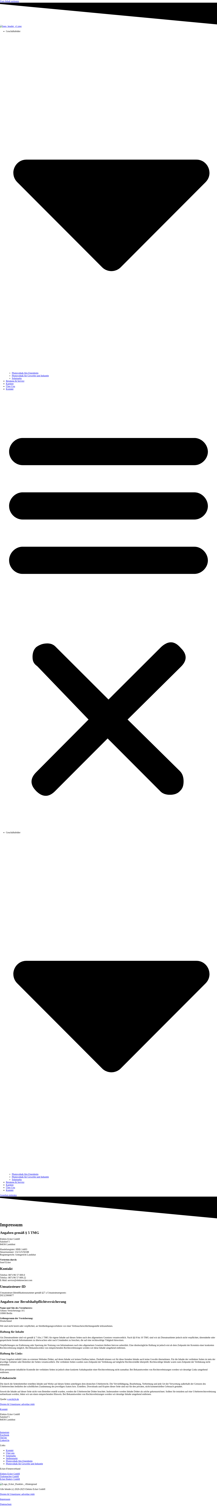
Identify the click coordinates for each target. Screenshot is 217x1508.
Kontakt (9, 389)
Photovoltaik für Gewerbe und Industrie (30, 375)
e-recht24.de (13, 1399)
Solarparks (17, 378)
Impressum (5, 1499)
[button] (108, 611)
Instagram (4, 1432)
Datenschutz (6, 1504)
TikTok (3, 1437)
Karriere (10, 383)
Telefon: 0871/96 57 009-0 (12, 1424)
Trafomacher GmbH (9, 1476)
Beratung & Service (15, 381)
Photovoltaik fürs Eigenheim (25, 373)
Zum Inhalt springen (9, 1)
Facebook (4, 1435)
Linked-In (4, 1440)
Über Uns (10, 386)
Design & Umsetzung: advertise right (17, 1404)
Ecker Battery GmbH (10, 1479)
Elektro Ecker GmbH (10, 1473)
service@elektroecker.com (20, 1427)
